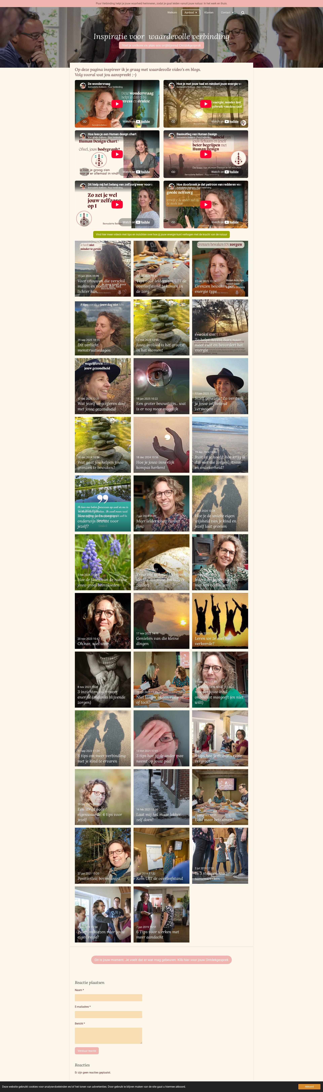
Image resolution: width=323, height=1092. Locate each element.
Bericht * (80, 1023)
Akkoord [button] (309, 1086)
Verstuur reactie (87, 1050)
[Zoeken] (243, 13)
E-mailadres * (83, 1006)
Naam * (79, 990)
